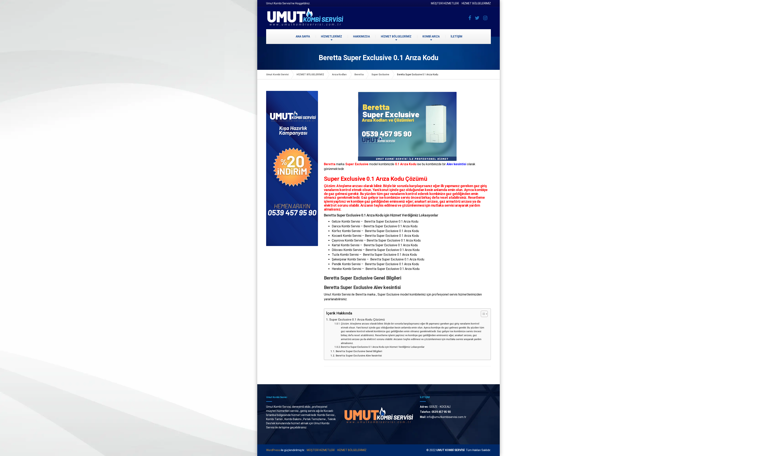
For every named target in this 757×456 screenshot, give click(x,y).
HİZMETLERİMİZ (331, 36)
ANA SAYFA (303, 36)
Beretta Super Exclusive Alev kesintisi (359, 355)
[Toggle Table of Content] (482, 314)
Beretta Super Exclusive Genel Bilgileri (359, 351)
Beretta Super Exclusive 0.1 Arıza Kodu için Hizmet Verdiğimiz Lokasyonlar (382, 347)
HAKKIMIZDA (361, 36)
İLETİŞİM (456, 36)
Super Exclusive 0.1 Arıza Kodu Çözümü (357, 319)
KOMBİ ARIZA (431, 36)
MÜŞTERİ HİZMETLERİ (445, 3)
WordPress (273, 450)
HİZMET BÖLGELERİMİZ (476, 3)
